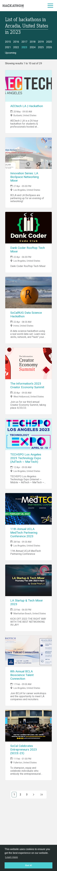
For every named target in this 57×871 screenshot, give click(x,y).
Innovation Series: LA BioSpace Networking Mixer (24, 176)
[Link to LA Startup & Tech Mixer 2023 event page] (28, 580)
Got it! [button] (28, 865)
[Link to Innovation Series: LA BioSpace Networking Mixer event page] (28, 153)
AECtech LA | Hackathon (26, 106)
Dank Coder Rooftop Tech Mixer (27, 249)
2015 (8, 41)
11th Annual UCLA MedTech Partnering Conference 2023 (23, 532)
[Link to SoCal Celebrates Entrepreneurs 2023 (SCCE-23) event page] (28, 726)
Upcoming (10, 52)
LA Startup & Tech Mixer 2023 (26, 602)
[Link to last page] (41, 794)
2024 (32, 47)
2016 (16, 41)
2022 (16, 47)
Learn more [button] (11, 857)
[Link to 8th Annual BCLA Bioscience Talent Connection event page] (28, 651)
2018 (32, 41)
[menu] (50, 5)
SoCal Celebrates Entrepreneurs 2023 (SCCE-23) (23, 749)
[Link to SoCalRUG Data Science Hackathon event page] (28, 292)
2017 (24, 41)
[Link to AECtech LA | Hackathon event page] (28, 86)
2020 (49, 41)
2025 (41, 47)
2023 (24, 47)
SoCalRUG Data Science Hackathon (26, 314)
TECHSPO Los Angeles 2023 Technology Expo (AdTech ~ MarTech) (25, 458)
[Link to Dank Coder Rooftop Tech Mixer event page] (28, 227)
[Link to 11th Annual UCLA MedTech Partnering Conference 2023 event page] (28, 509)
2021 (8, 47)
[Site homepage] (13, 5)
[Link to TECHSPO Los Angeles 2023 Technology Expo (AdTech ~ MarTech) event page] (28, 434)
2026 (49, 47)
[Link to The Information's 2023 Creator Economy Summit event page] (28, 363)
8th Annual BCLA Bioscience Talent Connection (22, 675)
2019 (41, 41)
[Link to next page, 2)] (34, 794)
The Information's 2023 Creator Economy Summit (27, 385)
